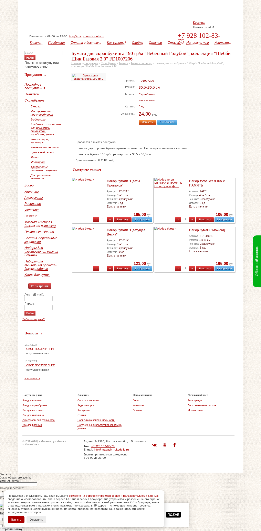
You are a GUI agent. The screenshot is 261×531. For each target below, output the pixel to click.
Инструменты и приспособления (42, 113)
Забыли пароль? (33, 319)
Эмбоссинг (38, 119)
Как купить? (116, 42)
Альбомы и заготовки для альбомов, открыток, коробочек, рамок (46, 129)
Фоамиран (38, 162)
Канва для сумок (37, 275)
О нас (136, 400)
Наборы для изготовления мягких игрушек (41, 251)
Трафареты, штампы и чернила (44, 168)
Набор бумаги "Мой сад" (207, 230)
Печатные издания (39, 232)
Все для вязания (32, 425)
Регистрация (40, 286)
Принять (16, 519)
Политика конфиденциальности (96, 420)
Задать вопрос (85, 405)
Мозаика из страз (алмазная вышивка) (40, 224)
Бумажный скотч (42, 152)
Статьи (155, 42)
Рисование (32, 203)
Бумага (36, 106)
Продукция (56, 42)
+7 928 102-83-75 (199, 38)
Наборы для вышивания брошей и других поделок (40, 265)
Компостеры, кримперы (40, 140)
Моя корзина (195, 410)
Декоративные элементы (41, 176)
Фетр (35, 157)
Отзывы (174, 42)
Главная (36, 42)
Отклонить (36, 519)
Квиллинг (31, 191)
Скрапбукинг (34, 100)
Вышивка (31, 94)
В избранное (167, 122)
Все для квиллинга (33, 415)
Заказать (147, 122)
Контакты (223, 42)
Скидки (137, 42)
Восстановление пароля (202, 405)
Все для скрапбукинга (35, 405)
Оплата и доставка (86, 42)
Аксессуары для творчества (38, 420)
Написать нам (197, 42)
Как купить (83, 410)
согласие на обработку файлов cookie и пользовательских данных (113, 495)
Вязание (30, 216)
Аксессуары (33, 197)
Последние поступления (34, 86)
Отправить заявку (11, 529)
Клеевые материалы (45, 147)
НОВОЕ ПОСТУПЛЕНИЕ (39, 348)
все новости (32, 378)
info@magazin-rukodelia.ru (86, 36)
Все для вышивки (32, 400)
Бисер (29, 185)
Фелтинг (31, 210)
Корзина (199, 22)
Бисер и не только (32, 410)
